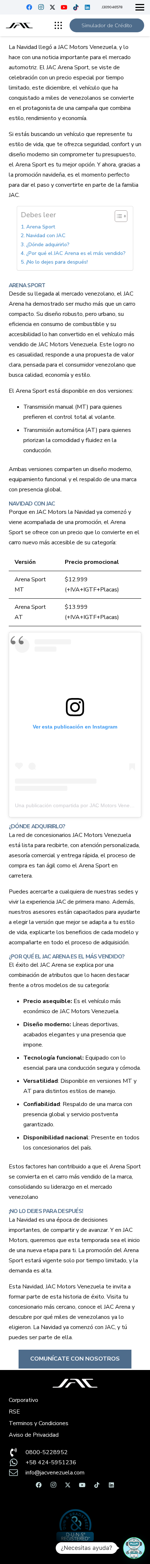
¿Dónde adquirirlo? (48, 244)
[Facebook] (29, 7)
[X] (52, 7)
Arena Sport (40, 226)
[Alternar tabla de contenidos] (117, 216)
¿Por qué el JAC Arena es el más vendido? (76, 253)
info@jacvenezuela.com (54, 1473)
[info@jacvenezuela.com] (17, 1472)
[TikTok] (76, 7)
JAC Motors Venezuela (75, 1287)
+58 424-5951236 (50, 1462)
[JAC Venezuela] (19, 25)
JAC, (110, 1327)
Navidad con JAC (46, 235)
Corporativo (23, 1400)
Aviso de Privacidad (34, 1435)
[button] (140, 7)
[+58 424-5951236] (17, 1462)
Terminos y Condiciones (38, 1423)
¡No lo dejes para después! (57, 261)
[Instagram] (41, 7)
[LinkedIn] (87, 7)
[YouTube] (64, 7)
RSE (14, 1412)
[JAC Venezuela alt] (75, 1383)
